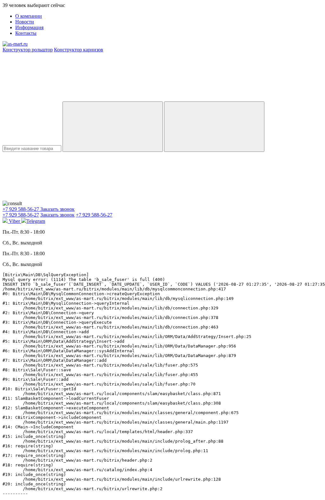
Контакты (25, 33)
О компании (28, 16)
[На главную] (15, 44)
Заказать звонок (57, 209)
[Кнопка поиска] (214, 126)
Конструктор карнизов (78, 49)
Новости (24, 21)
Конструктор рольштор (28, 49)
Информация (29, 27)
